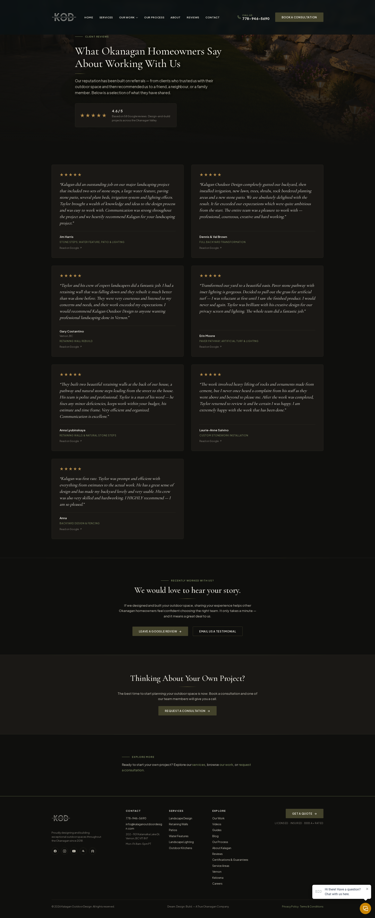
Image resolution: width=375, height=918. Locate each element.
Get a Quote (304, 813)
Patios (173, 830)
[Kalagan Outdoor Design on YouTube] (73, 851)
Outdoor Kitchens (180, 848)
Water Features (178, 836)
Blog (215, 836)
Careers (217, 883)
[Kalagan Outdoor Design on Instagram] (64, 851)
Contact (212, 17)
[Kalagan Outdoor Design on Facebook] (55, 851)
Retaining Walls (178, 824)
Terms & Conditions (311, 906)
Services (106, 17)
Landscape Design (180, 818)
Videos (216, 824)
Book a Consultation (299, 17)
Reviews (193, 17)
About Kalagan (221, 848)
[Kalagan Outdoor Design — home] (64, 17)
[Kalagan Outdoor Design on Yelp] (83, 851)
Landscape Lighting (181, 842)
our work (226, 764)
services (198, 764)
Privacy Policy (290, 906)
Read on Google (71, 247)
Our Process (154, 17)
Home (88, 17)
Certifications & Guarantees (230, 859)
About (175, 17)
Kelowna (217, 877)
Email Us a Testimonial (217, 631)
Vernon (216, 871)
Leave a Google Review (160, 631)
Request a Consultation (187, 711)
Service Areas (220, 865)
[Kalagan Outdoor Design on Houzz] (92, 851)
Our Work (127, 17)
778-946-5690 (136, 818)
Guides (216, 830)
